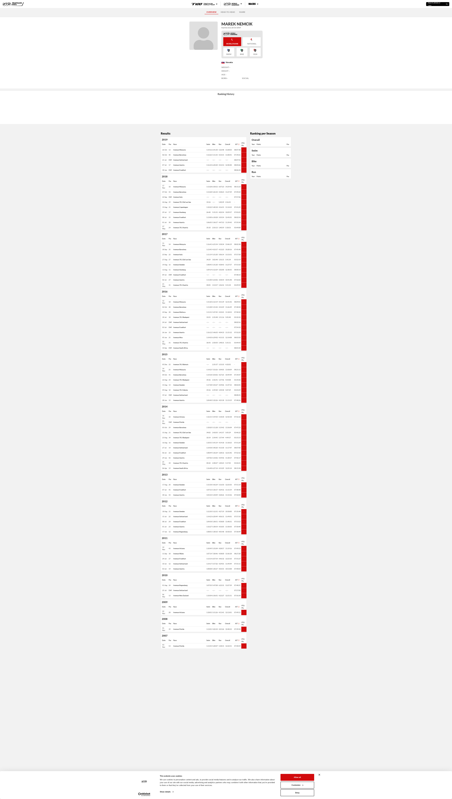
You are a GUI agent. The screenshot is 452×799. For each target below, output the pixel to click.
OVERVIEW (211, 12)
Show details (165, 792)
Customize (296, 785)
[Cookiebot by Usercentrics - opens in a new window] (144, 794)
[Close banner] (319, 775)
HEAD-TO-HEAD (228, 12)
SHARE (242, 12)
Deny (297, 793)
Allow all (297, 777)
